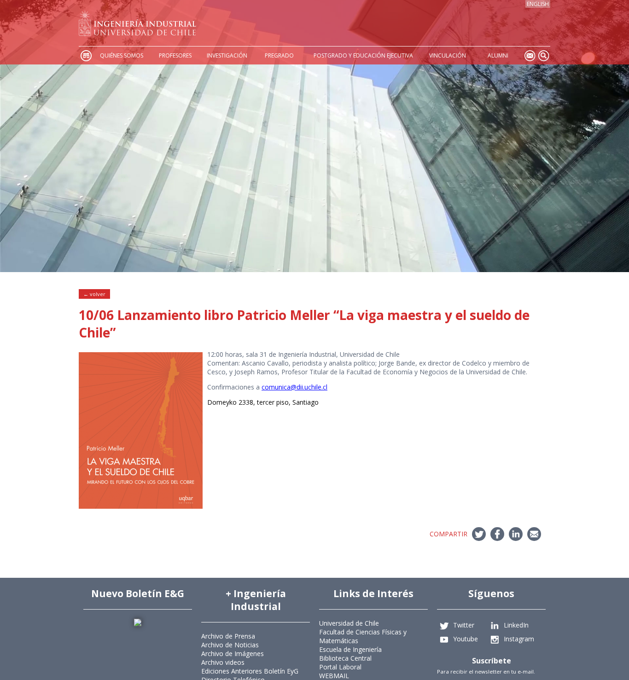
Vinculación (447, 55)
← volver (94, 294)
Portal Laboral (340, 667)
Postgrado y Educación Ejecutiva (363, 55)
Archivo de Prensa (228, 636)
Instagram (519, 638)
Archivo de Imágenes (232, 653)
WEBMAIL (334, 675)
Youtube (465, 638)
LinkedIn (516, 624)
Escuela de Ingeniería (350, 649)
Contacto (529, 55)
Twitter (463, 624)
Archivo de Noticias (230, 644)
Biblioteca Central (345, 658)
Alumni (498, 55)
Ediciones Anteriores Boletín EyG (249, 671)
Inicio (86, 55)
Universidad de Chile (349, 623)
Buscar (543, 55)
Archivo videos (223, 662)
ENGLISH (538, 4)
